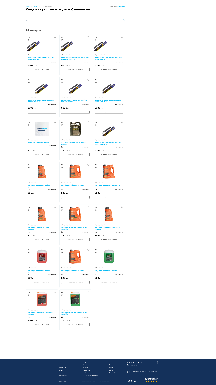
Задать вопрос (153, 362)
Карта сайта (112, 372)
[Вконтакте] (135, 381)
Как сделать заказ (87, 362)
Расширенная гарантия (64, 372)
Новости (111, 364)
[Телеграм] (128, 381)
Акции (111, 367)
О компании (112, 362)
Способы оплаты (87, 364)
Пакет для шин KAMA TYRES (38, 142)
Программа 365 (62, 375)
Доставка (85, 367)
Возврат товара (87, 370)
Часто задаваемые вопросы (90, 375)
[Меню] (3, 4)
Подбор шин (61, 364)
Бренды (60, 370)
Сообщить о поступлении (41, 69)
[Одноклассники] (131, 381)
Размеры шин (62, 367)
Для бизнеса (86, 372)
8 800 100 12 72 (134, 362)
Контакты (111, 370)
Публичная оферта (104, 381)
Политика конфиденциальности (87, 381)
